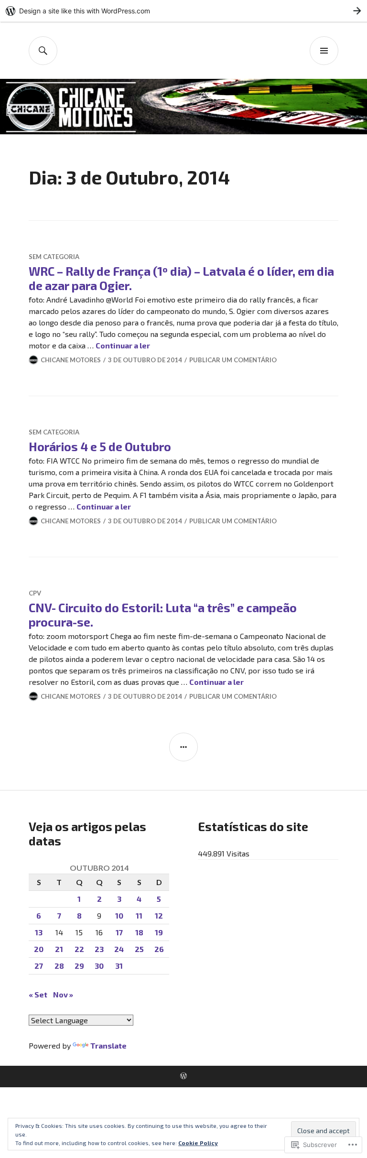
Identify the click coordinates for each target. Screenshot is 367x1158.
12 (159, 915)
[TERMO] (43, 50)
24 (119, 948)
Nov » (63, 994)
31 (119, 965)
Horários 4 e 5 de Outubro (100, 446)
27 (38, 965)
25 (139, 948)
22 (79, 948)
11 (139, 915)
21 (59, 948)
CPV (35, 593)
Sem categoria (54, 256)
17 (119, 932)
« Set (38, 994)
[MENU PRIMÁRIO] (324, 50)
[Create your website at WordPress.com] (183, 11)
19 (159, 932)
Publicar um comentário (233, 360)
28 (59, 965)
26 (159, 948)
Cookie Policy (198, 1142)
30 (99, 965)
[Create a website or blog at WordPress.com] (183, 1076)
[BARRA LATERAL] (183, 747)
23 (99, 948)
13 (39, 932)
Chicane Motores (71, 360)
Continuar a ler (123, 345)
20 (38, 948)
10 (119, 915)
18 (139, 932)
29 (79, 965)
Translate (108, 1045)
